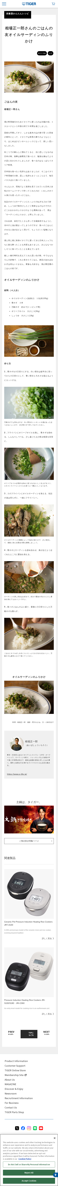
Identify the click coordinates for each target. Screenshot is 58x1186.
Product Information (16, 1061)
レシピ (50, 53)
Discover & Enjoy (14, 1088)
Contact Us (11, 1107)
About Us (10, 1079)
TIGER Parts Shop (14, 1112)
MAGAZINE (10, 1084)
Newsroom (11, 1093)
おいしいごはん (42, 53)
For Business (12, 1102)
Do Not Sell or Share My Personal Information (29, 1164)
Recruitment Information (19, 1098)
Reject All (28, 1172)
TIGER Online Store (15, 1070)
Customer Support (15, 1065)
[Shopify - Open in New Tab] (53, 3)
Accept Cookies (29, 1180)
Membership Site (14, 1075)
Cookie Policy (24, 1158)
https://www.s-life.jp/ (17, 774)
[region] (29, 1160)
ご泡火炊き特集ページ (29, 841)
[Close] (55, 1138)
